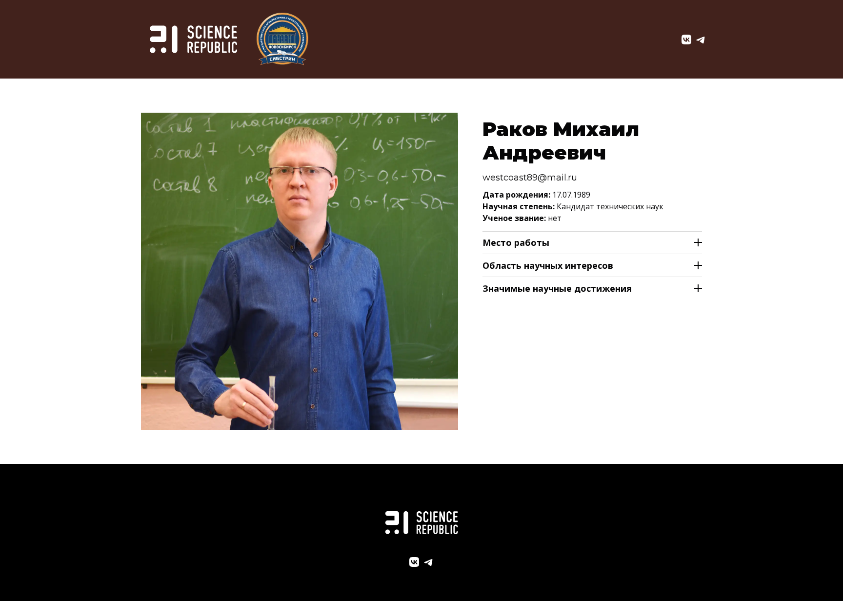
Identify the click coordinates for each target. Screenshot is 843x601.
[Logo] (193, 39)
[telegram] (701, 39)
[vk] (686, 39)
